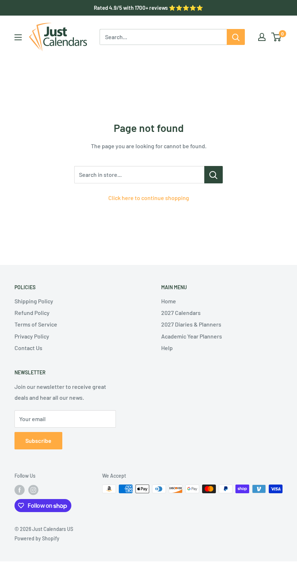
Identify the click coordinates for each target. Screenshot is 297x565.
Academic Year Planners (191, 336)
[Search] (236, 37)
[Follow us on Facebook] (19, 490)
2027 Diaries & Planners (191, 324)
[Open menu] (18, 37)
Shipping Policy (33, 301)
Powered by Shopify (36, 538)
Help (167, 347)
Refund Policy (32, 312)
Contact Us (28, 347)
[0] (276, 37)
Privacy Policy (31, 336)
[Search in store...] (213, 174)
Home (168, 301)
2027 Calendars (181, 312)
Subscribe (38, 440)
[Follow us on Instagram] (33, 490)
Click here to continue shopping (148, 197)
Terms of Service (35, 324)
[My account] (261, 37)
